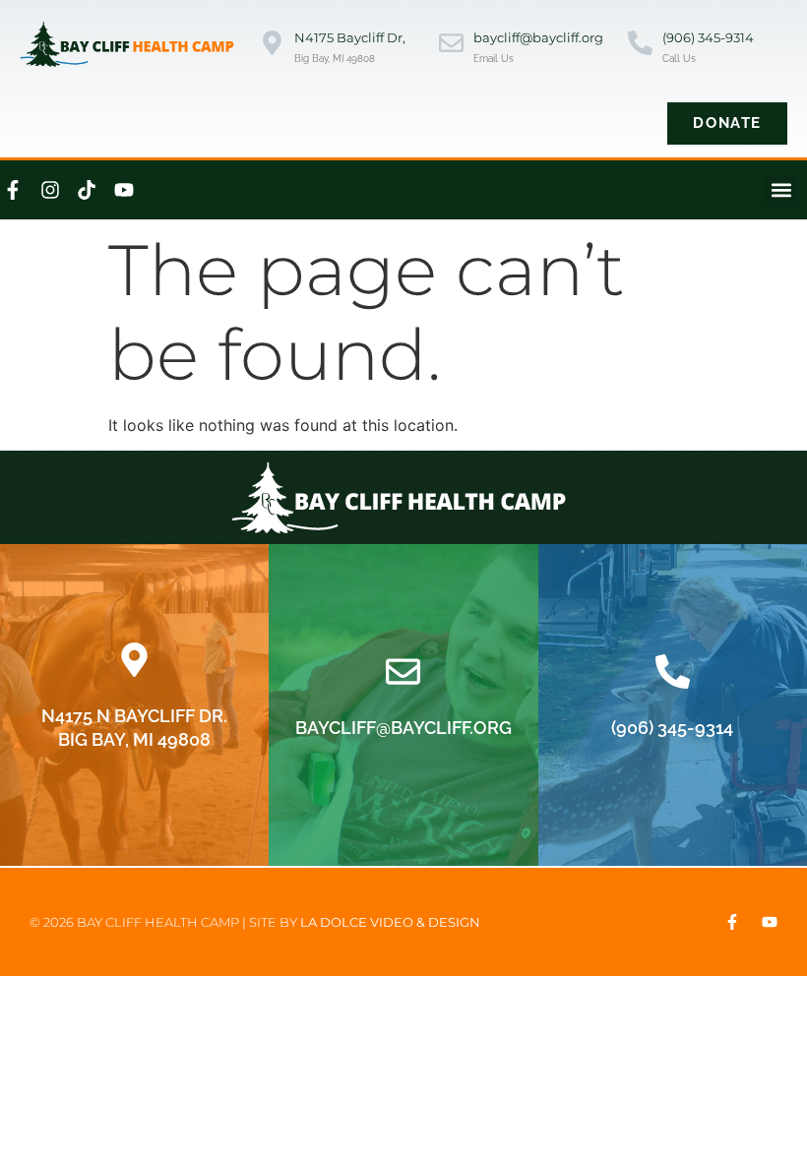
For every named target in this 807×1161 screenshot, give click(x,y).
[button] (781, 190)
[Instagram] (50, 190)
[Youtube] (124, 190)
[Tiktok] (86, 190)
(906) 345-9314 (708, 37)
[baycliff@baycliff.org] (451, 45)
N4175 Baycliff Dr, (349, 37)
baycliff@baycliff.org (538, 37)
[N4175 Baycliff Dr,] (272, 45)
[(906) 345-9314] (640, 45)
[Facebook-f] (732, 922)
